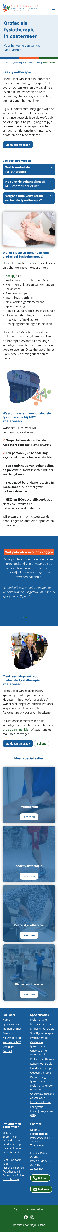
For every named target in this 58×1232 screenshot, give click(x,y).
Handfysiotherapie (41, 1068)
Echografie (36, 1107)
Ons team (8, 1047)
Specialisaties (11, 1024)
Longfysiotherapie (41, 1063)
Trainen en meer (13, 1028)
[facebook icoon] (26, 1217)
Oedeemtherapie (40, 1072)
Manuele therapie (41, 1024)
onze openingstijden (16, 729)
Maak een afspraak (17, 144)
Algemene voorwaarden (28, 1209)
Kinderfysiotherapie (42, 1028)
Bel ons (41, 743)
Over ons (8, 1033)
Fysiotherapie (38, 1019)
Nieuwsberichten (13, 1037)
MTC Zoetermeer (20, 8)
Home (6, 1019)
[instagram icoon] (32, 1217)
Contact (7, 1051)
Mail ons (43, 1189)
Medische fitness (40, 1102)
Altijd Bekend (37, 1225)
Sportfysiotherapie (41, 1033)
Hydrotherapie (39, 1037)
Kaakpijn (11, 276)
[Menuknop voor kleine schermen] (53, 8)
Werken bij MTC (12, 1042)
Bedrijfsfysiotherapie (42, 1059)
